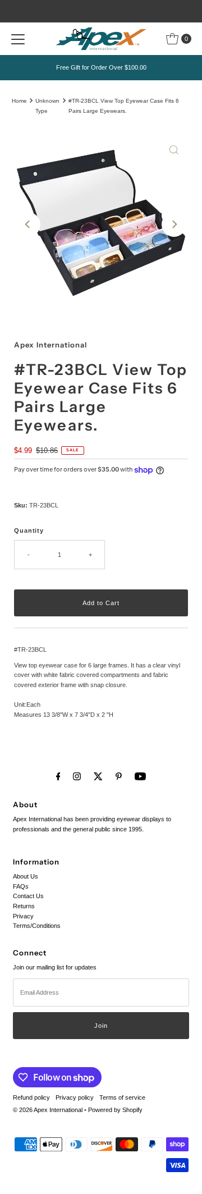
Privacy (23, 916)
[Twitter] (98, 776)
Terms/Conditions (37, 925)
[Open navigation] (18, 38)
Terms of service (122, 1097)
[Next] (174, 224)
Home (19, 101)
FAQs (21, 886)
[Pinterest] (119, 776)
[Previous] (28, 224)
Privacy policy (75, 1097)
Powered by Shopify (115, 1109)
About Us (25, 876)
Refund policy (31, 1097)
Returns (24, 906)
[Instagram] (77, 776)
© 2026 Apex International (47, 1109)
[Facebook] (58, 776)
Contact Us (28, 896)
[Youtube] (140, 776)
